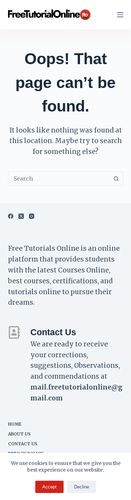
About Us (19, 434)
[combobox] (59, 178)
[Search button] (116, 178)
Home (15, 424)
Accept (49, 486)
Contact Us (22, 443)
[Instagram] (31, 216)
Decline (81, 486)
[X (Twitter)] (21, 216)
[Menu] (120, 15)
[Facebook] (10, 216)
